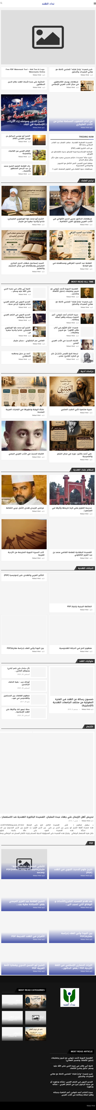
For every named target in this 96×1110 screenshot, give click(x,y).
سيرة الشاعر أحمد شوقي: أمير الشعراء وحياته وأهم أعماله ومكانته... (65, 317)
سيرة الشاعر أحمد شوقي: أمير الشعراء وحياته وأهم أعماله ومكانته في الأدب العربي (73, 1094)
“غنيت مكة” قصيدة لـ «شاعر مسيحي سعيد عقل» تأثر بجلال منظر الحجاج (72, 158)
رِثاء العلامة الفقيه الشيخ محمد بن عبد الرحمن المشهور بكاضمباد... (17, 168)
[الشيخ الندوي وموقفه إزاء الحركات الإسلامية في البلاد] (24, 112)
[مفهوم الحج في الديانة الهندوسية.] (72, 630)
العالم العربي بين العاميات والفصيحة (19, 152)
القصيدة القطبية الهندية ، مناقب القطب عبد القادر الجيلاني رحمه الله (72, 143)
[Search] (1, 3)
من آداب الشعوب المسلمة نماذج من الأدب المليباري (72, 122)
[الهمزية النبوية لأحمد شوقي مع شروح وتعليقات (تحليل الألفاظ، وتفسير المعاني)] (87, 293)
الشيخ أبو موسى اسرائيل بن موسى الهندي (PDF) (18, 137)
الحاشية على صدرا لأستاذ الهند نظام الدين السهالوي (26, 83)
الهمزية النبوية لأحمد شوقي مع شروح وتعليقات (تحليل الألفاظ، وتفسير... (64, 291)
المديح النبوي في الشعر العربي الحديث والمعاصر (17, 316)
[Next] (4, 180)
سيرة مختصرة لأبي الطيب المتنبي (76, 409)
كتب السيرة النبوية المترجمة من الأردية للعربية (26, 554)
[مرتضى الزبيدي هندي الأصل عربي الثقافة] (24, 490)
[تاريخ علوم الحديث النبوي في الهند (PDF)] (72, 864)
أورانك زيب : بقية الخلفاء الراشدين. (19, 683)
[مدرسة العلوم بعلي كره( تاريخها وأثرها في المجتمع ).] (72, 490)
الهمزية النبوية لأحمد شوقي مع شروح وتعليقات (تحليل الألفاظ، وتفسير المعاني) (72, 1059)
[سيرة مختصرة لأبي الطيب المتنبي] (72, 391)
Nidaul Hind (85, 75)
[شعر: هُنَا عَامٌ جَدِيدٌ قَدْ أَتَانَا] (23, 751)
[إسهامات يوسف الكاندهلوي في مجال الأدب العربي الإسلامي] (87, 86)
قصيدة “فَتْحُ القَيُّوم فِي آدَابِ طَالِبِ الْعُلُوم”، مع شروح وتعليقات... (66, 330)
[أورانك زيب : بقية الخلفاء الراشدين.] (38, 686)
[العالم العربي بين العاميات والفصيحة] (39, 155)
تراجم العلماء (87, 181)
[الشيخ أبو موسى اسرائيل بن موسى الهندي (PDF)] (39, 140)
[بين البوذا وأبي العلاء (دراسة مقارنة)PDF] (24, 630)
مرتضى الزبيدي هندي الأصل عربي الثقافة (25, 508)
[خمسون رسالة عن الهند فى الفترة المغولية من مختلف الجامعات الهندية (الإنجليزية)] (71, 681)
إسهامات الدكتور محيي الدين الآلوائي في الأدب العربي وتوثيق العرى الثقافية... (72, 220)
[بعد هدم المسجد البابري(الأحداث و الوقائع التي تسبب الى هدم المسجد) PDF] (72, 896)
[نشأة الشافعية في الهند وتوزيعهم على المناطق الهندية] (23, 738)
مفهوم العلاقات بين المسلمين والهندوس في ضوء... (17, 697)
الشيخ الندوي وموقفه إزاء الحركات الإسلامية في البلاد (25, 122)
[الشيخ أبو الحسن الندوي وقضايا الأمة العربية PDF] (24, 960)
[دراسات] (35, 1002)
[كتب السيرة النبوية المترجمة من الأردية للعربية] (24, 534)
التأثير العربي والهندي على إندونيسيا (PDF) (24, 575)
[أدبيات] (12, 1034)
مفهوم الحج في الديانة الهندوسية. (75, 648)
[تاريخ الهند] (12, 1018)
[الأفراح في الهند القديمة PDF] (24, 928)
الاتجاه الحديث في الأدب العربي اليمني (65, 342)
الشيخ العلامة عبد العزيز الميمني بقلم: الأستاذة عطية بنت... (27, 902)
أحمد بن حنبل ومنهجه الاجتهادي (21, 355)
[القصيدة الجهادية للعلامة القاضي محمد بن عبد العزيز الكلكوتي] (72, 534)
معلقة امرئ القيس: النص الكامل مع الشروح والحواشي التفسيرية (75, 164)
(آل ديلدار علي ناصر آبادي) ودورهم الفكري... (18, 669)
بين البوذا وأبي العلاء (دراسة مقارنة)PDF (25, 648)
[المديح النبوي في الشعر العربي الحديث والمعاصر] (39, 319)
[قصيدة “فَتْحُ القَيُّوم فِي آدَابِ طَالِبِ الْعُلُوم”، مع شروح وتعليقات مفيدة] (87, 332)
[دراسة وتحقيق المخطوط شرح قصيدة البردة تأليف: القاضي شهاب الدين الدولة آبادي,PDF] (23, 779)
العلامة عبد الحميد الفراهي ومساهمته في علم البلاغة (72, 264)
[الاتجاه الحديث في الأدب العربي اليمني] (87, 344)
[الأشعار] (35, 1034)
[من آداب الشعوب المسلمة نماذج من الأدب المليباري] (72, 112)
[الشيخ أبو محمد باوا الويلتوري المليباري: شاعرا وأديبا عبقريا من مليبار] (24, 201)
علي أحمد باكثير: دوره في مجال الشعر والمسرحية (74, 455)
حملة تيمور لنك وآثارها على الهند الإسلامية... (18, 710)
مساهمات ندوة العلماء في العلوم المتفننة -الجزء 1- (72, 169)
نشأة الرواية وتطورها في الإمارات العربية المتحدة (25, 411)
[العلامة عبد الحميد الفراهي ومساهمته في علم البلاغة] (72, 245)
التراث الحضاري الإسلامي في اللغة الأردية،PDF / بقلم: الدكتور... (73, 966)
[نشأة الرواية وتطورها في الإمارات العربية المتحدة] (24, 391)
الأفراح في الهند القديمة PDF (28, 936)
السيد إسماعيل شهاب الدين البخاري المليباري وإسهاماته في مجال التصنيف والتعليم (26, 265)
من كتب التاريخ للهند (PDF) (81, 148)
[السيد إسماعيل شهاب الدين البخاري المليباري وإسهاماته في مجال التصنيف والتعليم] (24, 245)
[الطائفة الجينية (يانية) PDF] (72, 588)
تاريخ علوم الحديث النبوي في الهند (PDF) (73, 871)
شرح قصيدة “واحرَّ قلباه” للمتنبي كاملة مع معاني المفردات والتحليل (74, 71)
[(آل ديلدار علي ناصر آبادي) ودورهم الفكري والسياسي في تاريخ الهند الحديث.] (38, 672)
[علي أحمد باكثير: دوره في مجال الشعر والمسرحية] (72, 436)
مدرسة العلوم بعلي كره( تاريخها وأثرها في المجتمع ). (72, 509)
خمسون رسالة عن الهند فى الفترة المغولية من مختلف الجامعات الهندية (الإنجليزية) (73, 702)
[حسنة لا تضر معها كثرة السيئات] (23, 765)
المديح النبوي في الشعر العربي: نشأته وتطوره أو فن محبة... (17, 303)
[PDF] (12, 1002)
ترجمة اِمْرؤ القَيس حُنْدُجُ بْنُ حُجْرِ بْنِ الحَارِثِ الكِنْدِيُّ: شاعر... (65, 355)
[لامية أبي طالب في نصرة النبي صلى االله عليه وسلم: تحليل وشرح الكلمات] (39, 293)
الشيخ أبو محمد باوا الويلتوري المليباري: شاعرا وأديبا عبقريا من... (18, 330)
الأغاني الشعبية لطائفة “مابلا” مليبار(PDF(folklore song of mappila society (25, 869)
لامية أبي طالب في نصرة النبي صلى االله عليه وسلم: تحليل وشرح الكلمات (73, 1067)
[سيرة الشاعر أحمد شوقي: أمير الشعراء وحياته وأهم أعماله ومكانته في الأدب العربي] (87, 319)
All (9, 180)
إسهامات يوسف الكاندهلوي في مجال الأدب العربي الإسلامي (65, 83)
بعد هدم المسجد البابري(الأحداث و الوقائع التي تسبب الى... (73, 902)
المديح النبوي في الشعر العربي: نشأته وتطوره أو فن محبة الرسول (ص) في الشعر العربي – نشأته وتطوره (71, 1084)
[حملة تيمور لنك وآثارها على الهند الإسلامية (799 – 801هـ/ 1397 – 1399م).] (38, 713)
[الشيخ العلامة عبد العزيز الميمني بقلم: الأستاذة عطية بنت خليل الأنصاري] (24, 896)
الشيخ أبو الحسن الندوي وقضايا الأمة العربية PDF (24, 966)
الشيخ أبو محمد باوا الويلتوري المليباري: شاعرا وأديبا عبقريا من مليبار (25, 220)
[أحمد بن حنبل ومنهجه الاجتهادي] (39, 357)
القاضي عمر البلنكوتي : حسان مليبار (28, 340)
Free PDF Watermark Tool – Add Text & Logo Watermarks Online (25, 71)
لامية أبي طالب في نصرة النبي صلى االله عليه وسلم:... (17, 290)
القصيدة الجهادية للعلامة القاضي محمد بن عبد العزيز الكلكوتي (72, 554)
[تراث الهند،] (35, 1018)
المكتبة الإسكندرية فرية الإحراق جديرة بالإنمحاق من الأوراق (72, 153)
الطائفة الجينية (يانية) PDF (79, 606)
